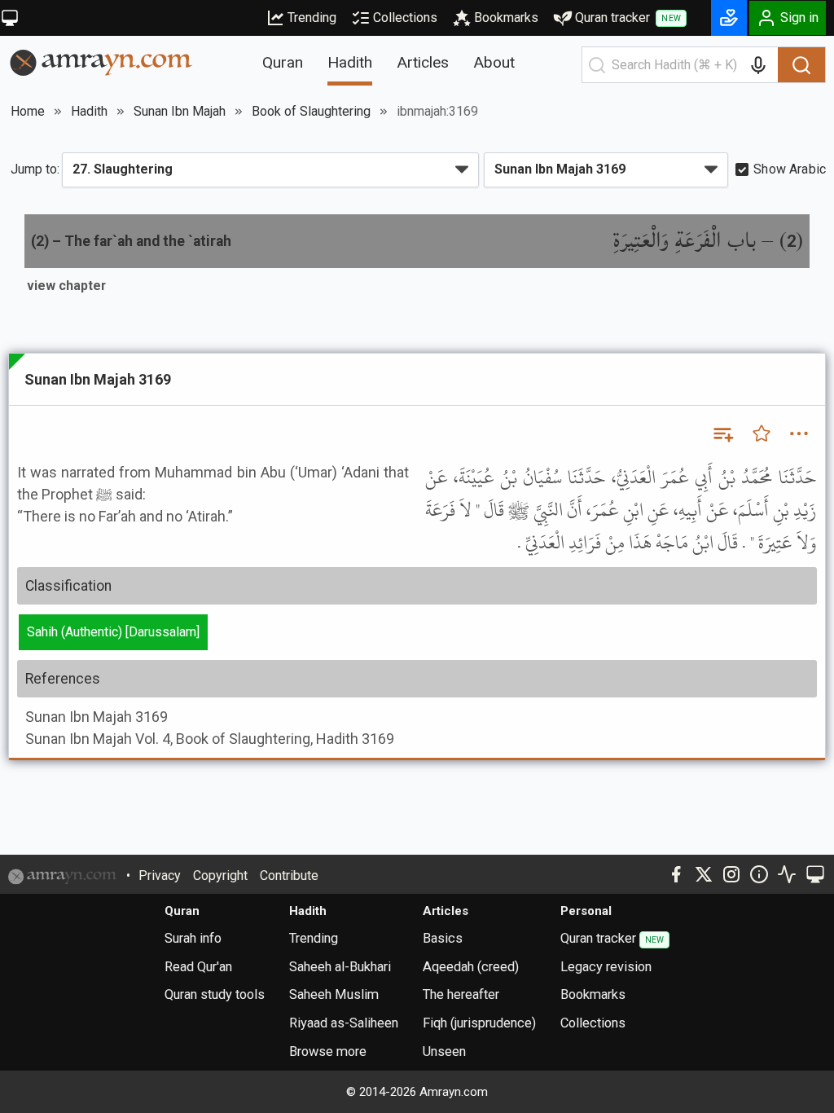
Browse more (328, 1051)
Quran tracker (628, 17)
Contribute (289, 875)
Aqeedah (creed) (471, 966)
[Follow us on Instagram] (731, 874)
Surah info (193, 938)
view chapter (66, 285)
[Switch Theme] (10, 18)
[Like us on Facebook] (676, 874)
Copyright (220, 875)
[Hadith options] (799, 433)
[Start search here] (597, 65)
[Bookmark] (761, 433)
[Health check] (787, 874)
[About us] (759, 874)
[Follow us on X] (703, 874)
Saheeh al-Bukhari (340, 966)
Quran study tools (215, 994)
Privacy (159, 875)
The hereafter (461, 994)
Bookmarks (506, 17)
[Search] (801, 65)
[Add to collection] (722, 433)
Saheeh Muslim (334, 994)
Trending (312, 17)
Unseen (444, 1051)
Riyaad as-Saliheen (343, 1023)
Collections (405, 17)
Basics (443, 938)
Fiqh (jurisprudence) (479, 1023)
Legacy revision (606, 966)
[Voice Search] (758, 65)
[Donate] (729, 18)
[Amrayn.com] (101, 61)
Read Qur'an (198, 966)
